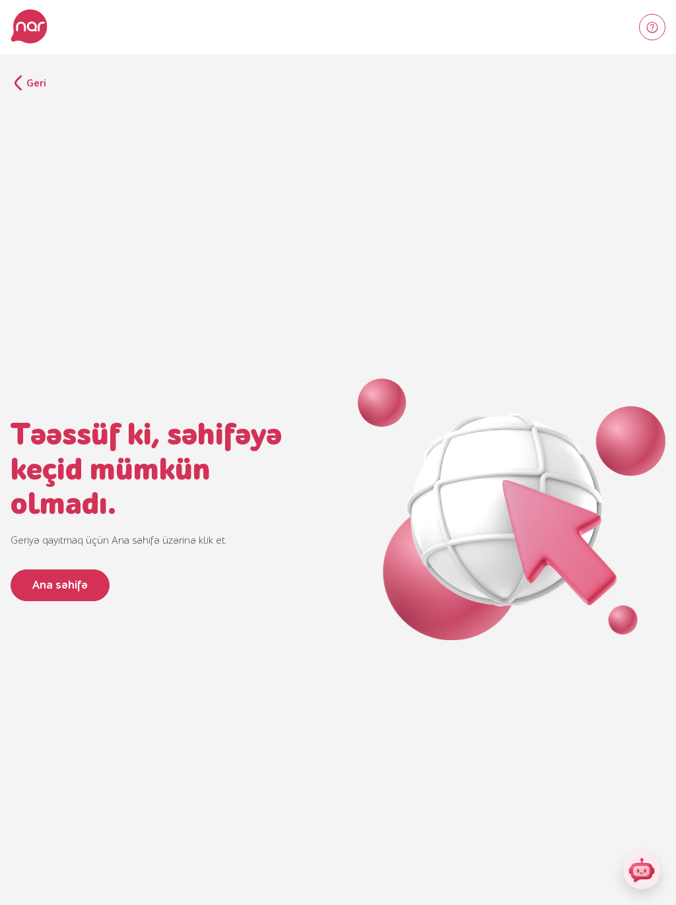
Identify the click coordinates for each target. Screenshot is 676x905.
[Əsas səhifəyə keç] (29, 27)
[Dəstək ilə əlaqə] (652, 27)
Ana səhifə (60, 585)
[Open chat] (641, 870)
